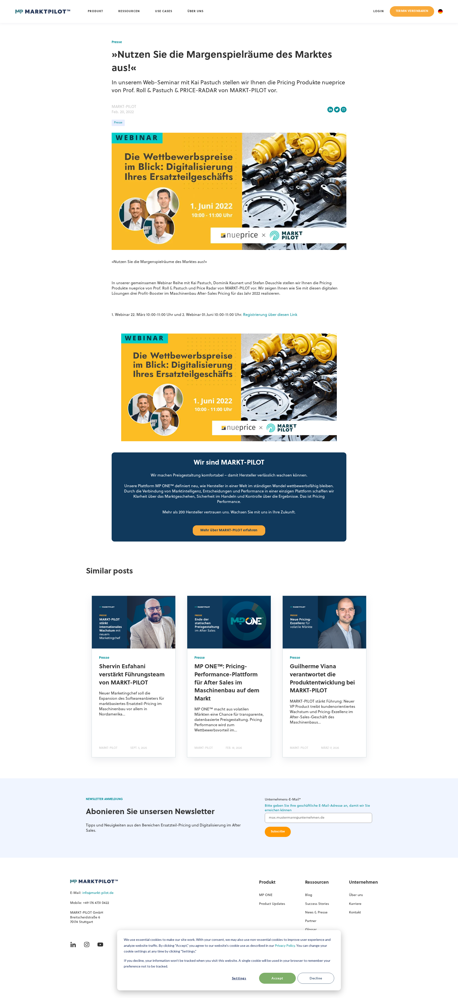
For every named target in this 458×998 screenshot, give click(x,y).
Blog (308, 895)
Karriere (355, 904)
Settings (239, 978)
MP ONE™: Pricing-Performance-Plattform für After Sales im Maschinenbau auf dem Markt (226, 683)
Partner (310, 921)
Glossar (311, 930)
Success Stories (317, 904)
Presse (118, 122)
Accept (277, 978)
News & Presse (316, 912)
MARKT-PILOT (124, 107)
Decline (316, 978)
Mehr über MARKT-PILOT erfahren (229, 530)
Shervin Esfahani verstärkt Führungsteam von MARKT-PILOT (132, 675)
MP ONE (265, 895)
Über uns (356, 895)
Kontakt (355, 912)
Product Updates (272, 904)
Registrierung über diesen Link (270, 315)
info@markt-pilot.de (98, 893)
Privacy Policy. (285, 945)
